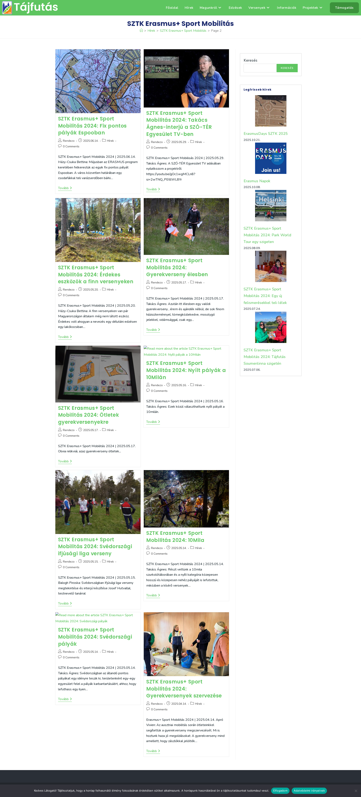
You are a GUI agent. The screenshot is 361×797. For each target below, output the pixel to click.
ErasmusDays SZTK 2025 (266, 133)
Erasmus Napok (257, 180)
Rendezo (69, 141)
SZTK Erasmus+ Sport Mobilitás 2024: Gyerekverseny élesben (177, 267)
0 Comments (71, 146)
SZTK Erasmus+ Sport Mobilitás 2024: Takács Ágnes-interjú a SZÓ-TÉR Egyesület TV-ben (179, 124)
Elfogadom (280, 790)
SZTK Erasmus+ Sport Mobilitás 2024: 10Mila (175, 537)
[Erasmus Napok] (270, 158)
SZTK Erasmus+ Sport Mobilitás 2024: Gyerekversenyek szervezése (184, 688)
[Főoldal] (141, 30)
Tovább (65, 188)
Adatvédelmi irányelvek (309, 790)
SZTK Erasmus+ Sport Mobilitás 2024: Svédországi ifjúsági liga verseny (95, 546)
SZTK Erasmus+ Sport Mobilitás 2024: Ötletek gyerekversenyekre (88, 415)
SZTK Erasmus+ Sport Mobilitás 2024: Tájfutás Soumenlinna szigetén (265, 357)
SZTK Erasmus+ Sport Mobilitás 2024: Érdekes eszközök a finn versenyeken (95, 274)
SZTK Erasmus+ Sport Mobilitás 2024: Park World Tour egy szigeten (267, 235)
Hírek (110, 141)
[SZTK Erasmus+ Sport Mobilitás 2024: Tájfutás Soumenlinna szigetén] (270, 327)
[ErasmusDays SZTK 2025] (270, 111)
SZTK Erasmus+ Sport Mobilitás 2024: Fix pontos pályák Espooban (92, 125)
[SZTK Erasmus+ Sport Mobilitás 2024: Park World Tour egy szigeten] (270, 205)
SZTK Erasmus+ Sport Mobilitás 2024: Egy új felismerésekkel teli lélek (265, 296)
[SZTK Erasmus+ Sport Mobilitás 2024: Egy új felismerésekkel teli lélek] (270, 266)
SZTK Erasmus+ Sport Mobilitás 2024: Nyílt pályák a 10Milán (186, 370)
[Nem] (356, 791)
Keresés (250, 60)
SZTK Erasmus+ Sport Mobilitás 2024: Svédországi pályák (95, 636)
